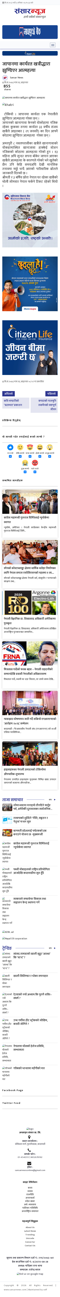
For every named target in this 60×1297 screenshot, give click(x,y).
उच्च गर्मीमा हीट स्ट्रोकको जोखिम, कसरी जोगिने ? (30, 1022)
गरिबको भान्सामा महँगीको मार (29, 1068)
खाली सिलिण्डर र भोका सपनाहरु (30, 976)
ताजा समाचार (12, 799)
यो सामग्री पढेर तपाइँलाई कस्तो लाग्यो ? (23, 437)
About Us (30, 1227)
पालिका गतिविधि (30, 1208)
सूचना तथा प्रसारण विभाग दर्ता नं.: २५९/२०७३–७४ (30, 1258)
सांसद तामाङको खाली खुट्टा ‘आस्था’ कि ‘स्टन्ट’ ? (31, 955)
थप (50, 799)
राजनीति (30, 1194)
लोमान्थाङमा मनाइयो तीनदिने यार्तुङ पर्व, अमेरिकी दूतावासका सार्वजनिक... (32, 807)
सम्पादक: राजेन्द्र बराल (30, 1270)
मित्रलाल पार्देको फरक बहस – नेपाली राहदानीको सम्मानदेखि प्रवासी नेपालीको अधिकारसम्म (28, 671)
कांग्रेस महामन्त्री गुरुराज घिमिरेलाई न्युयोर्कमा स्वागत (31, 845)
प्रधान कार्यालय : (30, 1141)
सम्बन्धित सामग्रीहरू (12, 481)
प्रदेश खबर (30, 1201)
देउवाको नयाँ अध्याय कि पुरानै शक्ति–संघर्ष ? (32, 996)
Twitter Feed (11, 1103)
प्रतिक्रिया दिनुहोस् (11, 420)
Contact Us (30, 1245)
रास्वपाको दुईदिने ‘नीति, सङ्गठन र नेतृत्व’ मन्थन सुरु (30, 820)
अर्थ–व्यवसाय (30, 1204)
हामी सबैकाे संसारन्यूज (35, 17)
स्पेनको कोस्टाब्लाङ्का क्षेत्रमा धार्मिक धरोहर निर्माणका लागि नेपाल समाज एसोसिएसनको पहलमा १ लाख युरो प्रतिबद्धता (30, 573)
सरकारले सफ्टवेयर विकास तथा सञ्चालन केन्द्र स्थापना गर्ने (29, 901)
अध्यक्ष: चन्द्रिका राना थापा (30, 1266)
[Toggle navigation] (52, 45)
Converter (30, 1242)
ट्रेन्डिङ (7, 948)
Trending (30, 1234)
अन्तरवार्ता (30, 1198)
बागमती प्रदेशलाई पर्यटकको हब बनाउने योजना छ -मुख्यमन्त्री (29, 832)
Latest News (30, 1231)
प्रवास (30, 1191)
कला (30, 1188)
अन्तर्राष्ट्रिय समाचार (30, 1211)
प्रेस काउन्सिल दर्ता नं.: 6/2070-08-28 (30, 1262)
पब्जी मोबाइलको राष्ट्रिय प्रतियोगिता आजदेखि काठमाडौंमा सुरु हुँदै (31, 871)
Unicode (30, 1238)
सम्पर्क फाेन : (30, 1154)
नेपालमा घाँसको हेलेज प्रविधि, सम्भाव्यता (28, 1048)
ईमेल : (30, 1167)
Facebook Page (12, 1090)
